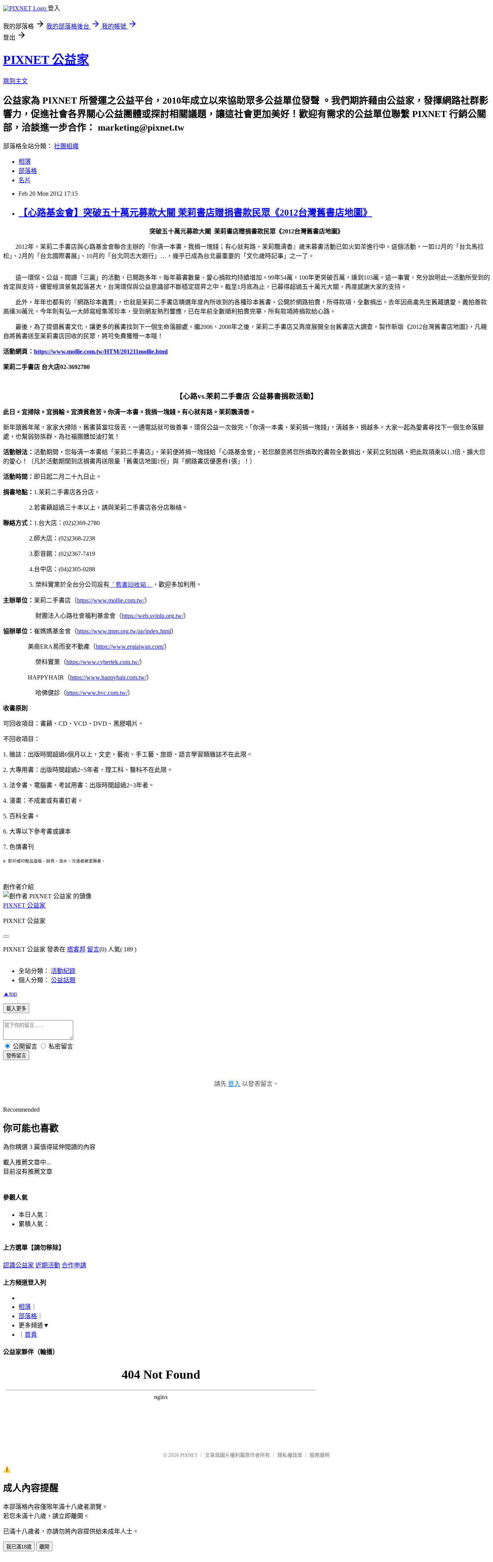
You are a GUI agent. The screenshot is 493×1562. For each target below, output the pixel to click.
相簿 (24, 161)
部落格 (27, 171)
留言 (93, 949)
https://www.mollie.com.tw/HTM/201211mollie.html (101, 351)
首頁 (31, 1334)
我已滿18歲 (19, 1547)
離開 (44, 1547)
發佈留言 (16, 1056)
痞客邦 (76, 949)
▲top (10, 993)
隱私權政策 (289, 1455)
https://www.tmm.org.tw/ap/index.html (124, 631)
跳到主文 (15, 81)
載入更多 (16, 1009)
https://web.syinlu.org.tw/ (152, 615)
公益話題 (63, 980)
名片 (24, 180)
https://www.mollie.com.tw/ (110, 600)
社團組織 (66, 146)
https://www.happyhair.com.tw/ (108, 677)
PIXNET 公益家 (46, 60)
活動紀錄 (63, 971)
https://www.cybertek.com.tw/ (102, 662)
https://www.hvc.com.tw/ (96, 693)
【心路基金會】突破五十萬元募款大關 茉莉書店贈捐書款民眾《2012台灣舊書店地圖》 (195, 213)
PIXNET (189, 1455)
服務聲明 (320, 1455)
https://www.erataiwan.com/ (130, 646)
